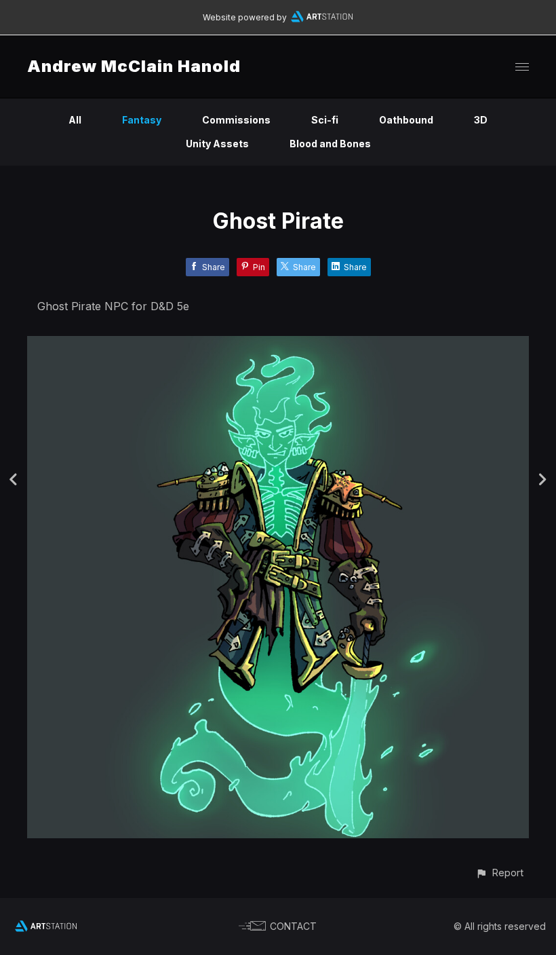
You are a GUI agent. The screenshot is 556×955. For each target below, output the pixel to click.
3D (481, 120)
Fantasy (141, 120)
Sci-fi (324, 120)
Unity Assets (217, 143)
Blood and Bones (330, 143)
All (74, 120)
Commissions (236, 120)
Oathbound (406, 120)
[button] (499, 872)
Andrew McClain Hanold (134, 66)
